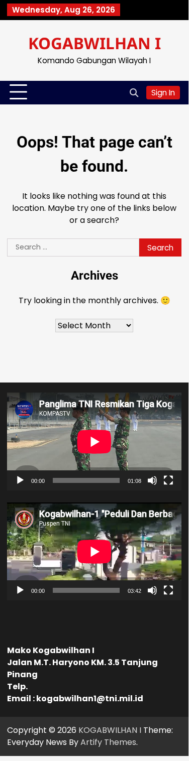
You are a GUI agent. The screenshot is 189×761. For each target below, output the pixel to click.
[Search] (133, 92)
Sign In (163, 92)
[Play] (20, 480)
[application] (94, 441)
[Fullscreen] (168, 480)
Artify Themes (108, 742)
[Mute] (152, 480)
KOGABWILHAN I (94, 43)
